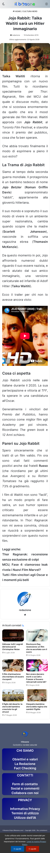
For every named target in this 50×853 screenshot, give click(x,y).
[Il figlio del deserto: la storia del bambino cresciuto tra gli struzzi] (13, 695)
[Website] (25, 614)
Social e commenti (25, 788)
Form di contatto (25, 784)
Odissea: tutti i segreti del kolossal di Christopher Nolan (12, 646)
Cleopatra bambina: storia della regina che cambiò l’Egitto (36, 706)
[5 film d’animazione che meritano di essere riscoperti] (13, 665)
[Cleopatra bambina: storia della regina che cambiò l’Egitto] (37, 695)
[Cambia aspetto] (3, 5)
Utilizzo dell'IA (25, 818)
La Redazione (25, 764)
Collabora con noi (25, 793)
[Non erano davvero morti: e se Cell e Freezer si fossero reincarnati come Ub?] (37, 665)
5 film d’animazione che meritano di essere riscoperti (13, 676)
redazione (16, 35)
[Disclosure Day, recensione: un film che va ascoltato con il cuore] (37, 635)
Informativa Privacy (25, 809)
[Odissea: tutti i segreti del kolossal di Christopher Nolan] (13, 635)
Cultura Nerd (29, 11)
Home (18, 11)
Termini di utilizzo (25, 813)
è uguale (17, 849)
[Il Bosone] (25, 4)
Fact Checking (25, 768)
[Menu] (46, 5)
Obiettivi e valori (25, 759)
